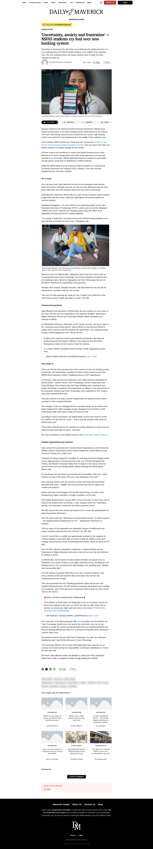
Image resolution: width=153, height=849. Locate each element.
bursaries (63, 686)
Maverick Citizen (70, 679)
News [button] (46, 2)
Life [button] (71, 2)
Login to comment (76, 777)
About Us (77, 804)
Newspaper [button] (80, 2)
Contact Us (89, 804)
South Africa (58, 679)
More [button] (89, 2)
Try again (47, 789)
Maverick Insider (61, 804)
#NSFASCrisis (99, 607)
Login (125, 2)
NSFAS (83, 683)
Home (24, 2)
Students (45, 686)
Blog (100, 804)
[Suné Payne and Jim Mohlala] (44, 62)
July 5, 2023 (91, 356)
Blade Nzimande (47, 683)
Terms (80, 835)
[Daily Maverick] (76, 12)
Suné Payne (54, 686)
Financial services (60, 683)
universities (91, 683)
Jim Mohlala (72, 686)
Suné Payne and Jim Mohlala (62, 62)
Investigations (35, 2)
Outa (98, 683)
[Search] (101, 3)
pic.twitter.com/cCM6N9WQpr (56, 610)
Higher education (73, 683)
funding (105, 683)
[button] (96, 62)
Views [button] (53, 2)
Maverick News (47, 679)
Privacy (73, 835)
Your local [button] (62, 2)
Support (109, 2)
